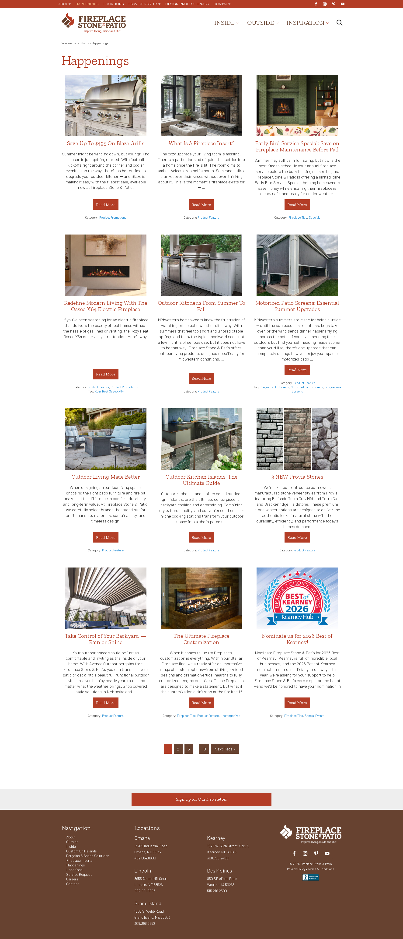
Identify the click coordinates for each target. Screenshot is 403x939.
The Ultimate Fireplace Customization (201, 638)
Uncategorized (230, 716)
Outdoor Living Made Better (106, 476)
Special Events (314, 716)
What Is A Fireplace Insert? (201, 143)
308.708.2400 (218, 858)
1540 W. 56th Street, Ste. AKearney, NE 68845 (228, 849)
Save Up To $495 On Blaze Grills (105, 143)
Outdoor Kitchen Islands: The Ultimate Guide (201, 479)
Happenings (75, 865)
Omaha (142, 838)
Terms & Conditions (321, 869)
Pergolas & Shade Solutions (87, 855)
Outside (72, 841)
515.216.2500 (217, 890)
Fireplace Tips (297, 217)
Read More (106, 206)
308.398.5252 (144, 923)
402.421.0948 (144, 890)
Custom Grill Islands (81, 851)
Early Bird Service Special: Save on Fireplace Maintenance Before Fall (297, 146)
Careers (72, 879)
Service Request (79, 874)
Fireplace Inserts (79, 860)
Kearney (216, 838)
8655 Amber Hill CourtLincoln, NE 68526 (151, 881)
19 (205, 748)
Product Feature (208, 217)
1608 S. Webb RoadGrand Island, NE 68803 (152, 914)
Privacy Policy (296, 869)
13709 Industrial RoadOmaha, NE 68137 (150, 849)
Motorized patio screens (307, 387)
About (71, 837)
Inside (71, 846)
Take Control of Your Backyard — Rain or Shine (105, 638)
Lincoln (142, 870)
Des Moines (219, 870)
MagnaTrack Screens (275, 387)
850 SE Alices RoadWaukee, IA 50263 (222, 881)
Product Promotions (112, 217)
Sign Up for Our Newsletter (201, 799)
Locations (74, 869)
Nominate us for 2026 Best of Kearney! (297, 638)
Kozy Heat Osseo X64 (109, 391)
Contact (72, 883)
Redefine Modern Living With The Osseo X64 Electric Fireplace (105, 305)
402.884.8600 (145, 858)
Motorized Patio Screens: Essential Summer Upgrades (297, 305)
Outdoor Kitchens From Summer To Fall (201, 305)
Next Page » (225, 750)
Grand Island (147, 903)
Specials (314, 217)
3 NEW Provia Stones (297, 476)
